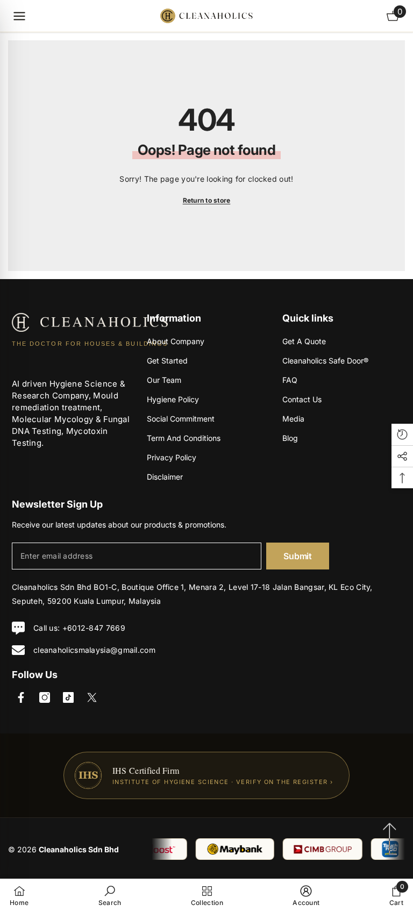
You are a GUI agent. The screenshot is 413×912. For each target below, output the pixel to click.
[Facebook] (21, 697)
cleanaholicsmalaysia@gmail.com (94, 649)
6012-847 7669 (96, 627)
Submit (297, 556)
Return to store (207, 200)
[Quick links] (19, 16)
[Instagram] (44, 697)
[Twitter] (92, 697)
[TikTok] (68, 697)
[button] (402, 434)
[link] (110, 895)
